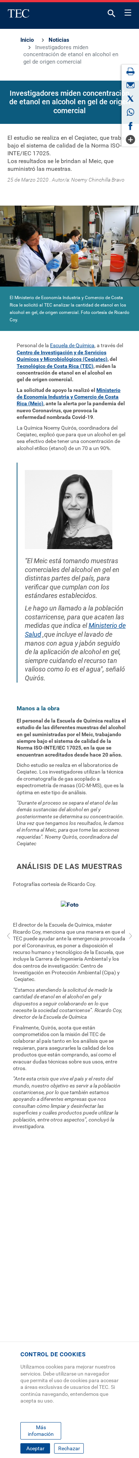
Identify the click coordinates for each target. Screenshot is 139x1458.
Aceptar (35, 1448)
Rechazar (69, 1448)
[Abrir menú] (128, 11)
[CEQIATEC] (69, 248)
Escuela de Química (72, 345)
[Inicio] (18, 13)
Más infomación (41, 1430)
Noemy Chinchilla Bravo (98, 180)
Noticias (59, 40)
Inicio (27, 40)
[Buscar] (111, 14)
